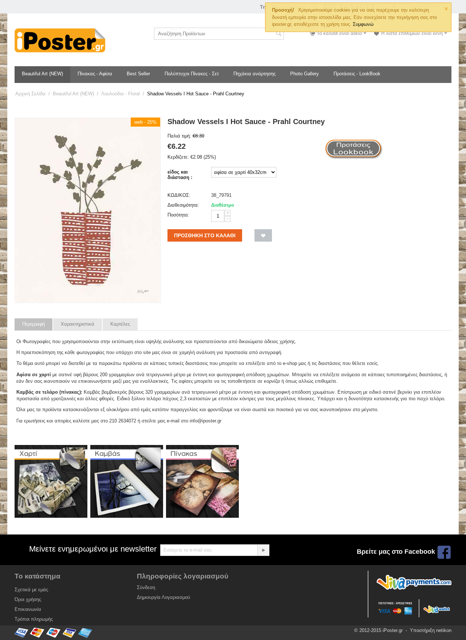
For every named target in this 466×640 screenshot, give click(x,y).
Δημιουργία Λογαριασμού (163, 597)
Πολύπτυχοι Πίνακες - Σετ (192, 73)
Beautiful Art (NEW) (42, 73)
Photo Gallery (304, 73)
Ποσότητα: (178, 215)
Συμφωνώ (363, 24)
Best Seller (138, 73)
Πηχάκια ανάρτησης (254, 73)
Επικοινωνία (28, 609)
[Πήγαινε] (263, 550)
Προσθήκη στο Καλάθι (205, 235)
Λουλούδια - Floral (120, 93)
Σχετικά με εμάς (31, 589)
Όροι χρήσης (28, 599)
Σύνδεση (146, 587)
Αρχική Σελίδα (30, 93)
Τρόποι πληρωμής (34, 619)
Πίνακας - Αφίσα (95, 73)
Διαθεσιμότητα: (183, 205)
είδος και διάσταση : (179, 174)
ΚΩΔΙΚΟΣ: (178, 195)
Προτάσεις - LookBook (356, 73)
